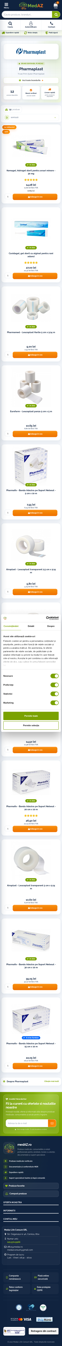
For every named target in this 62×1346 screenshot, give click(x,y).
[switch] (54, 685)
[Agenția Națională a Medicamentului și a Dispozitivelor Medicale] (43, 1307)
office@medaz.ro (15, 1247)
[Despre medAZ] (19, 1307)
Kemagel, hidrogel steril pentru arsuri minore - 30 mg (31, 172)
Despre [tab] (51, 626)
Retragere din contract (43, 1331)
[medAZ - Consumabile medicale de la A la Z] (31, 5)
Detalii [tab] (31, 626)
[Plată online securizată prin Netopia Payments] (21, 1319)
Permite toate (31, 716)
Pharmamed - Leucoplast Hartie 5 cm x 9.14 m (31, 332)
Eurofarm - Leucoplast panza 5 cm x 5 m (31, 411)
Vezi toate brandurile (31, 80)
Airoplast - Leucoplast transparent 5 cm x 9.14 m (31, 887)
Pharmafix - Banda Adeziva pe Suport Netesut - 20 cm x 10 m (31, 808)
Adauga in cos (36, 197)
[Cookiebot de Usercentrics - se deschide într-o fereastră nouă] (46, 618)
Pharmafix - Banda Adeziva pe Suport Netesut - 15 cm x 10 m (31, 1045)
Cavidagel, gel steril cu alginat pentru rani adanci (31, 255)
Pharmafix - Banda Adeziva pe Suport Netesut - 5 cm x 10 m (31, 492)
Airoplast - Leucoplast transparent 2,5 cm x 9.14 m (31, 571)
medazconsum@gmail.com (20, 1250)
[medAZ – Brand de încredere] (31, 1307)
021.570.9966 (13, 1242)
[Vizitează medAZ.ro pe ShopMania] (44, 1319)
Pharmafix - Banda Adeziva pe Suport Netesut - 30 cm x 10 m (31, 966)
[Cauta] (56, 14)
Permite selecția (31, 725)
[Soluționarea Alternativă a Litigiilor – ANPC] (14, 1331)
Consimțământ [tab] (11, 626)
